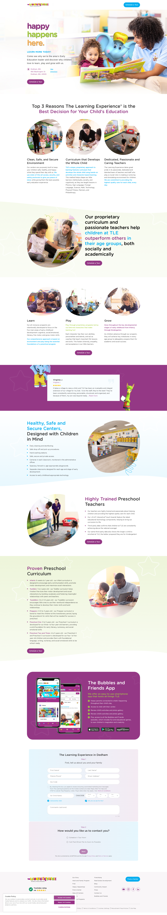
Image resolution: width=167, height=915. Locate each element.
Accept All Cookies (64, 897)
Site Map (133, 908)
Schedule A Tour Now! (77, 837)
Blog (95, 883)
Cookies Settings (103, 908)
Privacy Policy (91, 856)
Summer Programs (78, 899)
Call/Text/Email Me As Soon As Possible (85, 842)
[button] (37, 889)
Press (96, 890)
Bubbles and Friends (101, 896)
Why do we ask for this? (96, 801)
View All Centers (77, 893)
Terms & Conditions (104, 791)
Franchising (98, 877)
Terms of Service (103, 856)
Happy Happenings (78, 887)
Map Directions (53, 72)
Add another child (56, 801)
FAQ (73, 883)
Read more (93, 396)
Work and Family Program (80, 880)
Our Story (75, 877)
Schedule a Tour (132, 5)
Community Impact (100, 887)
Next (83, 852)
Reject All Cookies (64, 902)
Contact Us (98, 893)
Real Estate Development (103, 880)
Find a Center (76, 890)
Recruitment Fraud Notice (119, 908)
